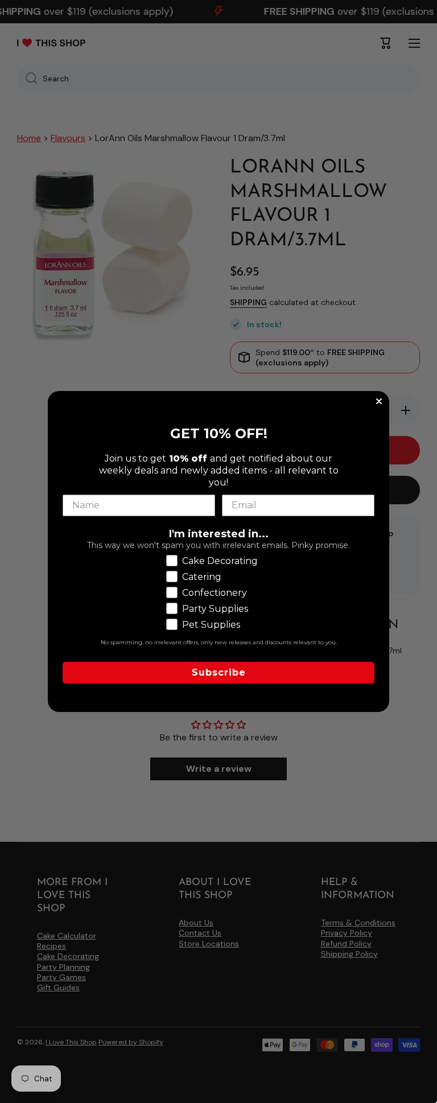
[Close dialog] (379, 401)
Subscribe (219, 672)
